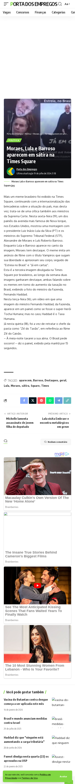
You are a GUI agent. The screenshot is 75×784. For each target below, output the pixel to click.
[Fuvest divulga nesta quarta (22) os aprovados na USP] (61, 760)
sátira (25, 385)
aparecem (25, 380)
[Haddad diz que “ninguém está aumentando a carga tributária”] (61, 741)
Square (35, 385)
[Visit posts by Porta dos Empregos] (11, 171)
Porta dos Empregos (33, 4)
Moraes (15, 385)
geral (63, 380)
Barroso (38, 380)
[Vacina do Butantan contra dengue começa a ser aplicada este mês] (61, 703)
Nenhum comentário (57, 442)
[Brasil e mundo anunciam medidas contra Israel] (61, 722)
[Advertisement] (37, 56)
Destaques (51, 380)
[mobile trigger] (7, 4)
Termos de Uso (30, 778)
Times (45, 385)
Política (14, 140)
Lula (6, 385)
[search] (60, 4)
